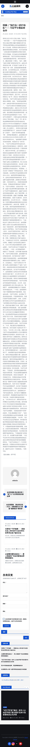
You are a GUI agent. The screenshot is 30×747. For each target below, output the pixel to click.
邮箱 (4, 603)
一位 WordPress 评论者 (7, 680)
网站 (4, 611)
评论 (4, 582)
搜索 (4, 632)
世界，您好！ (20, 680)
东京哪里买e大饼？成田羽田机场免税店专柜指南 (14, 669)
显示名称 (5, 596)
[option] (15, 705)
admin (6, 34)
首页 (2, 15)
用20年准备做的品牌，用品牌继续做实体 (12, 665)
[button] (25, 687)
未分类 (11, 34)
